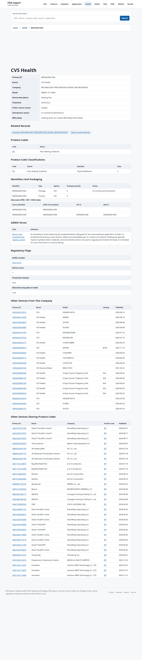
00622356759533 (19, 438)
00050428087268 (19, 383)
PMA (105, 4)
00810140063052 (19, 474)
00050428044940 (19, 403)
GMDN (97, 4)
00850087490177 (19, 494)
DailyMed (64, 4)
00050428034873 (19, 322)
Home (15, 28)
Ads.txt (133, 592)
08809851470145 (19, 484)
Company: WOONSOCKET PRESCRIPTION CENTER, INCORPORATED (40, 132)
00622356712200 (19, 545)
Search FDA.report (20, 14)
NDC (45, 4)
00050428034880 (19, 327)
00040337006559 (19, 443)
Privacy (111, 592)
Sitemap (119, 592)
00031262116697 (19, 570)
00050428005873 (19, 348)
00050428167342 (19, 337)
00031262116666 (19, 575)
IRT (13, 151)
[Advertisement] (71, 49)
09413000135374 (19, 560)
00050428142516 (19, 398)
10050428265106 (19, 368)
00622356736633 (19, 550)
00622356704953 (19, 529)
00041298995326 (19, 504)
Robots (126, 592)
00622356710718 (19, 540)
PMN (112, 4)
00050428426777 (19, 342)
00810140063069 (19, 479)
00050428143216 (19, 312)
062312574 (16, 263)
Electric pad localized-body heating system (18, 237)
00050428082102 (19, 378)
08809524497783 (19, 458)
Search (125, 18)
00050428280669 (19, 353)
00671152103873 (19, 464)
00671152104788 (19, 469)
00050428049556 (19, 393)
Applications (77, 4)
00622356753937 (19, 433)
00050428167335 (19, 332)
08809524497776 (19, 453)
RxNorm (53, 4)
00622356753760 (19, 428)
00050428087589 (19, 388)
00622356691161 (19, 509)
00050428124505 (19, 317)
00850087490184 (19, 499)
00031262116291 (19, 565)
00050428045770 (19, 408)
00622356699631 (19, 514)
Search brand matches (80, 132)
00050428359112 (19, 358)
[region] (71, 149)
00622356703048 (19, 519)
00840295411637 (19, 555)
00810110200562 (19, 489)
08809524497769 (19, 448)
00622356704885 (19, 524)
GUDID (88, 4)
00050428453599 (19, 363)
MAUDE (121, 4)
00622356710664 (19, 535)
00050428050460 (19, 373)
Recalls (130, 4)
